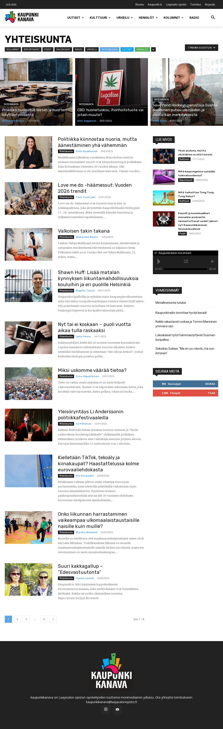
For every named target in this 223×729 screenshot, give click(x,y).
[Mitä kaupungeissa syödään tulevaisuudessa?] (164, 177)
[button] (213, 17)
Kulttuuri (184, 159)
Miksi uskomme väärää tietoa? (92, 370)
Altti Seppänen (86, 120)
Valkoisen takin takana (84, 231)
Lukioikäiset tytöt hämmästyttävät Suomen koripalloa (185, 337)
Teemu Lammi (85, 578)
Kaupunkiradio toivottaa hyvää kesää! (181, 312)
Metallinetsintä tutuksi (170, 302)
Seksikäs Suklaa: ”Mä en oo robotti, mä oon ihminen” (184, 351)
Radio (78, 49)
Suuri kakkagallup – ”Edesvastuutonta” (80, 569)
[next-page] (53, 619)
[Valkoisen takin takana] (28, 244)
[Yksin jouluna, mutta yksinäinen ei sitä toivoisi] (164, 156)
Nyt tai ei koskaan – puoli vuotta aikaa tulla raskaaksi (94, 327)
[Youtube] (117, 709)
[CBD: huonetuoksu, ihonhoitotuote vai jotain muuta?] (111, 92)
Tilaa (211, 393)
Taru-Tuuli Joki (85, 197)
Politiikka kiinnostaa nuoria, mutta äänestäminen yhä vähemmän (97, 142)
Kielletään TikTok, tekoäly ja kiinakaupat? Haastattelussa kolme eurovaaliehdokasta (98, 464)
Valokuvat (63, 49)
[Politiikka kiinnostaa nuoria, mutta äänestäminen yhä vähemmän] (28, 152)
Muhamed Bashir (13, 120)
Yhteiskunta (109, 49)
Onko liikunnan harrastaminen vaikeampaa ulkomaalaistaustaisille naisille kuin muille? (98, 520)
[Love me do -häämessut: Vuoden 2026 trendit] (28, 198)
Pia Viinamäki (85, 475)
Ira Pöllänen (84, 423)
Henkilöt (142, 49)
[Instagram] (105, 709)
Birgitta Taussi (85, 290)
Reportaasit (32, 49)
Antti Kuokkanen (87, 151)
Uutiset (127, 49)
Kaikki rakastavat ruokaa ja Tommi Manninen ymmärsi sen (186, 324)
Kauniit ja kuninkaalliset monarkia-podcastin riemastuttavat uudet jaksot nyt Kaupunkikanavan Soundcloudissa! (198, 221)
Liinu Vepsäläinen (87, 376)
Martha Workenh (87, 532)
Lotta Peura (83, 336)
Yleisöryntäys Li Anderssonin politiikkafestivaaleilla (90, 415)
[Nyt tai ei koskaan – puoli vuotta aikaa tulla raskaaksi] (28, 337)
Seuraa (210, 383)
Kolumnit (13, 49)
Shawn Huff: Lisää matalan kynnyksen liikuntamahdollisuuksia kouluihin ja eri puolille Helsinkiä (98, 278)
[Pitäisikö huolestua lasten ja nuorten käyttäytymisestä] (36, 92)
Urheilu (92, 49)
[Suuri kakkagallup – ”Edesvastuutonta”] (28, 579)
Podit (48, 49)
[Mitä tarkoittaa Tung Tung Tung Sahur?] (164, 198)
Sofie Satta (160, 120)
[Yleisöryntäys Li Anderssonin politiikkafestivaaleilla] (28, 425)
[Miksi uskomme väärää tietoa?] (28, 383)
